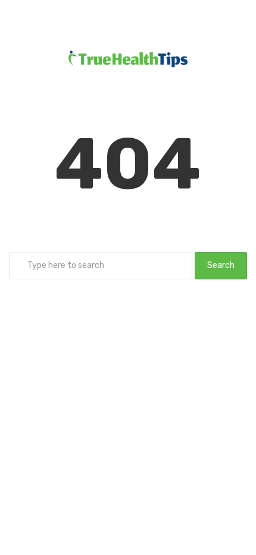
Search (221, 265)
